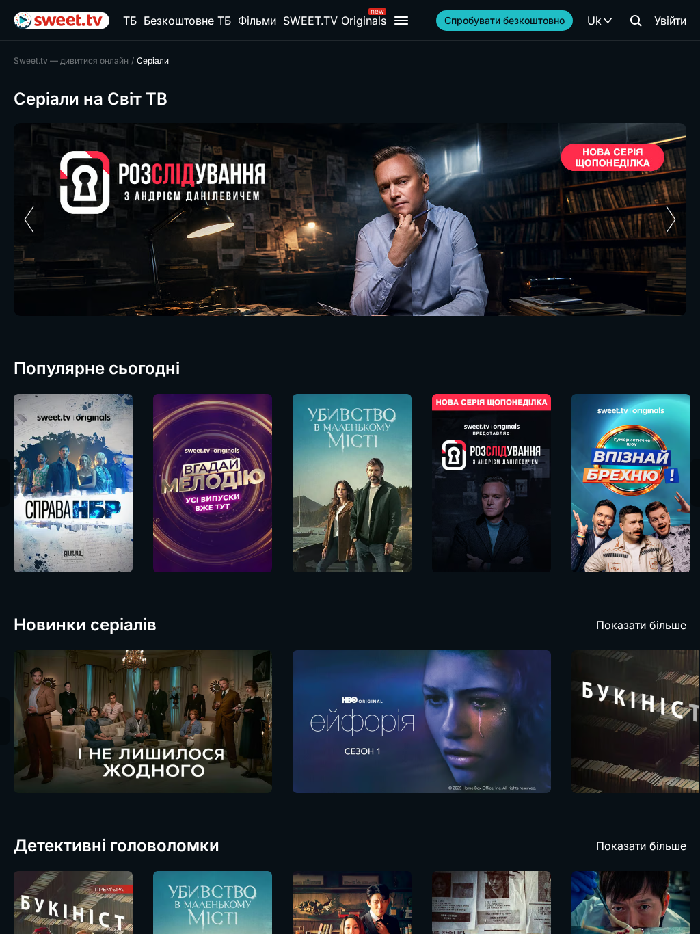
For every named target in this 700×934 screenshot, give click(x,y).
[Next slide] (671, 219)
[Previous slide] (29, 219)
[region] (350, 219)
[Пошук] (636, 20)
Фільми (257, 20)
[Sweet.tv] (61, 20)
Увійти (670, 20)
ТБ (130, 20)
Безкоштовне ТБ (187, 20)
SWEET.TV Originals (334, 20)
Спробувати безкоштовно (504, 20)
